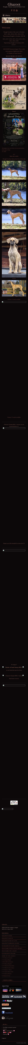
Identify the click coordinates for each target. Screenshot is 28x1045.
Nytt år (4, 1029)
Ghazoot (14, 4)
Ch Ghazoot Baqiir (7, 960)
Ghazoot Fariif (7, 935)
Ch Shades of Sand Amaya (10, 946)
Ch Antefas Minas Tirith (8, 971)
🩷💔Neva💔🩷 (7, 1032)
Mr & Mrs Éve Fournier (8, 961)
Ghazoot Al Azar (6, 975)
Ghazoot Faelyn (7, 938)
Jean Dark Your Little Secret (12, 948)
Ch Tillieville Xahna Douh (8, 965)
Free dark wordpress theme (21, 1042)
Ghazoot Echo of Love (9, 941)
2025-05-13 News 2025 (7, 929)
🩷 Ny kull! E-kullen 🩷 (9, 1030)
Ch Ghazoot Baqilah (7, 963)
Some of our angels (8, 956)
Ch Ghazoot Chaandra (7, 957)
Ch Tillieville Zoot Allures (8, 967)
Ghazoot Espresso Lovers (10, 943)
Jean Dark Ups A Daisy (9, 951)
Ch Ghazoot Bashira (7, 973)
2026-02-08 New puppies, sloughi (10, 927)
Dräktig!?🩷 (6, 1034)
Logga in (4, 1038)
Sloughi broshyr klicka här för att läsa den (14, 159)
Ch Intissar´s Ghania (7, 969)
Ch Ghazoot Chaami (8, 953)
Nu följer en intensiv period (9, 1027)
